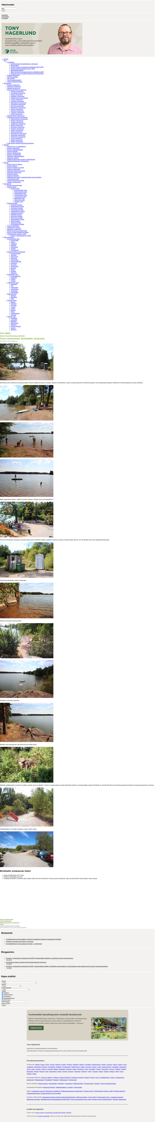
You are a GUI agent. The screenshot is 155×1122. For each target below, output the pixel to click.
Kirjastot (86, 1077)
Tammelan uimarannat (18, 135)
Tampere (84, 1071)
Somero (70, 1071)
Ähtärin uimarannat (17, 141)
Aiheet (4, 981)
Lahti (99, 1067)
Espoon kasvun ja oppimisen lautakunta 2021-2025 (27, 67)
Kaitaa (13, 242)
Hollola (81, 1064)
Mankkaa (14, 321)
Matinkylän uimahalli (33, 1099)
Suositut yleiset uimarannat (15, 115)
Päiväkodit (48, 1080)
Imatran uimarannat (17, 120)
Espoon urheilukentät (14, 154)
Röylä (13, 312)
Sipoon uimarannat (17, 109)
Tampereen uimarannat (18, 137)
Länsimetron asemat (13, 227)
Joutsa (120, 1064)
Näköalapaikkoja (61, 1087)
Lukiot (112, 1077)
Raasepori (30, 1071)
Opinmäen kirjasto (16, 216)
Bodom (13, 302)
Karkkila (58, 1067)
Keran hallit (92, 1097)
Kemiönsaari (66, 1067)
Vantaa (106, 1071)
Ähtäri (34, 1074)
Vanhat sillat (73, 1080)
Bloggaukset (15, 65)
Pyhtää (123, 1069)
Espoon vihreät (39, 1112)
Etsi (3, 8)
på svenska (5, 16)
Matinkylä (14, 297)
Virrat (121, 1071)
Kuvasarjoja (7, 184)
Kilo (12, 286)
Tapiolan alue (11, 316)
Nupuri (13, 269)
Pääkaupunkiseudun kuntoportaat (18, 161)
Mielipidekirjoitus (9, 998)
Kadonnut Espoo (12, 174)
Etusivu (6, 59)
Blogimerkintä (8, 995)
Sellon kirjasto (15, 221)
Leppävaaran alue (13, 282)
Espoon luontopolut (13, 148)
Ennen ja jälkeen (47, 1077)
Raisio (36, 1071)
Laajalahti (14, 320)
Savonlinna (53, 1071)
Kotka (82, 1067)
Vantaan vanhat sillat (13, 182)
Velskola (13, 315)
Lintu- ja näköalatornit (102, 1077)
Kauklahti (14, 278)
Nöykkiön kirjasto (16, 214)
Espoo (43, 1064)
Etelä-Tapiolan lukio (20, 192)
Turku (2, 924)
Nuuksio (13, 271)
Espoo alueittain (9, 237)
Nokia (74, 1069)
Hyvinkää (88, 1064)
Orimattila (92, 1069)
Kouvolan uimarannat (17, 127)
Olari (12, 299)
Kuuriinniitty (14, 266)
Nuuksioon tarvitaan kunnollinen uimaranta (19, 941)
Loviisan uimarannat (17, 101)
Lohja (33, 1069)
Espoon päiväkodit (13, 226)
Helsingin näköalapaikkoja (15, 156)
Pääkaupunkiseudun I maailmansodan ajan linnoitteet (24, 177)
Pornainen (105, 1069)
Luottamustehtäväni (13, 75)
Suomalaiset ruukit (13, 179)
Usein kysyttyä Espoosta (108, 1083)
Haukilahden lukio (20, 193)
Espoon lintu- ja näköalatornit (16, 146)
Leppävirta (122, 1067)
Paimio (98, 1069)
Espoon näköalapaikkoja (15, 150)
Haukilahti (14, 318)
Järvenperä (14, 256)
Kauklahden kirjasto (17, 209)
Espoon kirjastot (12, 203)
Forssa (52, 1064)
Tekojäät (55, 1080)
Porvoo (112, 1069)
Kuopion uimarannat (17, 128)
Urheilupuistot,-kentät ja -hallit (16, 234)
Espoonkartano (15, 276)
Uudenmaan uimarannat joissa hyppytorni (20, 143)
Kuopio (94, 1067)
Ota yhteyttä (11, 78)
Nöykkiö (13, 245)
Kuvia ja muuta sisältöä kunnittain (18, 232)
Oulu (86, 1069)
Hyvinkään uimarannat (18, 93)
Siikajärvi (14, 273)
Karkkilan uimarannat (17, 96)
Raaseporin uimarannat (18, 107)
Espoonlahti (14, 240)
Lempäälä (115, 1067)
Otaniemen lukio (19, 200)
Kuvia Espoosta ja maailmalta (15, 336)
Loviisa (43, 1069)
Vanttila (13, 281)
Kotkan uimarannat (17, 125)
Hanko (64, 1064)
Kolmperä (14, 263)
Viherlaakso (14, 292)
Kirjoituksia (10, 62)
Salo (46, 1071)
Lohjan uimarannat (17, 99)
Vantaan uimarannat (13, 88)
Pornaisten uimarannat (18, 104)
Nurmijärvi (80, 1069)
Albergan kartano (81, 1097)
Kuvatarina (7, 996)
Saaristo (70, 1087)
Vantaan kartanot (119, 1091)
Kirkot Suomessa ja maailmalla (17, 231)
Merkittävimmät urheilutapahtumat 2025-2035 (55, 1099)
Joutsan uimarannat (17, 122)
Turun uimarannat (16, 138)
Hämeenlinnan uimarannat (19, 119)
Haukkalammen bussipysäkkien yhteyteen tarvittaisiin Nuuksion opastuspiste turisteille (33, 939)
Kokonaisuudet (6, 988)
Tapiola (13, 328)
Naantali (68, 1069)
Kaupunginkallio (16, 261)
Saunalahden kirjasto (17, 219)
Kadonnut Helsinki (13, 175)
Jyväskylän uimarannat (18, 124)
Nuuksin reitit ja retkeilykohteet (102, 1099)
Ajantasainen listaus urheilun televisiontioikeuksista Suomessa (26, 962)
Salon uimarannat (16, 132)
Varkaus (112, 1071)
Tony (5, 60)
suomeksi (5, 15)
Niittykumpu (14, 323)
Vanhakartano (15, 313)
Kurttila (13, 279)
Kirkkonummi (75, 1067)
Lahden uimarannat (17, 130)
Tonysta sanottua (12, 77)
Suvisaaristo (15, 250)
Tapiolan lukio (18, 201)
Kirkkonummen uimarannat (19, 98)
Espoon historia (12, 166)
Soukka (13, 248)
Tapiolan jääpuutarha (119, 1099)
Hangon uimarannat (17, 91)
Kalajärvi (13, 303)
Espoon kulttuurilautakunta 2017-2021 (23, 69)
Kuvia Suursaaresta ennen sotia (81, 1099)
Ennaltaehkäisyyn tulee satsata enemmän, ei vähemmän (24, 944)
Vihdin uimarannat (16, 114)
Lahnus (13, 307)
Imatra (104, 1064)
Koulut (92, 1077)
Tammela (77, 1071)
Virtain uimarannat (16, 140)
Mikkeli (56, 1069)
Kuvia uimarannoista (6, 919)
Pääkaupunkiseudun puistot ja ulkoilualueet (21, 159)
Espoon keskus (16, 253)
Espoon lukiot (15, 188)
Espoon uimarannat (13, 85)
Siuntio (65, 1071)
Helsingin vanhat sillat (14, 172)
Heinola (69, 1064)
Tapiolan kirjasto (16, 222)
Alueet (4, 984)
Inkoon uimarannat (17, 94)
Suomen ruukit (88, 1091)
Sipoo (60, 1071)
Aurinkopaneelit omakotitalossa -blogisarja (24, 64)
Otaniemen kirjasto (17, 218)
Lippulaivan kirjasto (17, 213)
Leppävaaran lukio (20, 197)
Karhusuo (14, 258)
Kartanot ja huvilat (77, 1077)
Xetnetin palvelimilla (43, 1116)
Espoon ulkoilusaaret (14, 153)
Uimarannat (7, 83)
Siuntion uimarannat (17, 111)
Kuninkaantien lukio (20, 195)
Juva (124, 1064)
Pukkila (117, 1069)
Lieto (28, 1069)
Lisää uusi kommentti (6, 926)
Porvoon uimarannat (17, 106)
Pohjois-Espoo (12, 300)
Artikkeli (6, 993)
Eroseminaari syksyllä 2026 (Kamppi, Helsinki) (58, 1112)
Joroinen (109, 1064)
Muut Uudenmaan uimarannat (16, 90)
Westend (13, 329)
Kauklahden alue (12, 274)
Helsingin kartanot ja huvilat (16, 171)
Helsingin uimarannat (14, 86)
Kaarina (44, 1067)
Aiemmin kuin (6, 1000)
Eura (47, 1064)
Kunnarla (14, 265)
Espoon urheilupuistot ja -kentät (21, 235)
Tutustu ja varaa (36, 1028)
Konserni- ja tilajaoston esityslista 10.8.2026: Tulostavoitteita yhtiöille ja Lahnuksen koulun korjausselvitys (39, 958)
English (17, 926)
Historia (6, 162)
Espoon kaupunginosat (14, 185)
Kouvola (88, 1067)
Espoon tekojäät (12, 151)
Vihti (117, 1071)
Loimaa (38, 1069)
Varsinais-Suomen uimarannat (9, 922)
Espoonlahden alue (13, 239)
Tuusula (95, 1071)
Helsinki (75, 1064)
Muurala (13, 268)
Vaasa (101, 1071)
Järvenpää (37, 1067)
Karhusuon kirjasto (17, 208)
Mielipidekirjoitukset (17, 70)
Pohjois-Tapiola (16, 326)
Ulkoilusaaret (63, 1080)
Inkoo (115, 1064)
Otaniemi (14, 325)
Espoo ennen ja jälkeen (14, 164)
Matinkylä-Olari (12, 294)
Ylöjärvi (29, 1074)
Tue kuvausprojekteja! (14, 80)
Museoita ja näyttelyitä (14, 229)
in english (5, 18)
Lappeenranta (106, 1067)
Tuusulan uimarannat (17, 112)
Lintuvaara (14, 291)
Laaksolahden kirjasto (18, 211)
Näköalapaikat (39, 1080)
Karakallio (14, 284)
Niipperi (13, 310)
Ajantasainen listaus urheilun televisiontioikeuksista (58, 1097)
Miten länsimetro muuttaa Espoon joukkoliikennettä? (27, 72)
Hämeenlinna (96, 1064)
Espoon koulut (11, 187)
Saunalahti (14, 247)
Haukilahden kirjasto (17, 206)
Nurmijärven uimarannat (18, 103)
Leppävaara (14, 289)
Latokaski (14, 244)
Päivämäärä (6, 1001)
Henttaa (13, 295)
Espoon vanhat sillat (13, 169)
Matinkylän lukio (19, 198)
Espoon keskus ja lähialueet (16, 252)
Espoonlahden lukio (20, 190)
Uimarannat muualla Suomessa (17, 117)
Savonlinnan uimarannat (18, 133)
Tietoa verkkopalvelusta (14, 81)
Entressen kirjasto (16, 205)
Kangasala (51, 1067)
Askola (37, 1064)
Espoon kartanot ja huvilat (15, 167)
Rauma (42, 1071)
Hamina (57, 1064)
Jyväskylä (30, 1067)
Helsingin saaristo (13, 158)
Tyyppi (4, 991)
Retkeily (6, 145)
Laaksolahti (14, 287)
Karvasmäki (14, 260)
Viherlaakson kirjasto (17, 224)
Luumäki (50, 1069)
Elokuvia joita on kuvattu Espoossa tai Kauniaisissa (27, 73)
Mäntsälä (62, 1069)
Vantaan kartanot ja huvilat (15, 180)
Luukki (13, 308)
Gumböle (14, 255)
